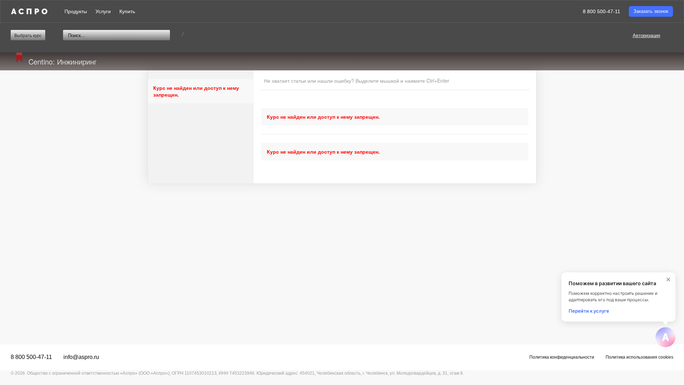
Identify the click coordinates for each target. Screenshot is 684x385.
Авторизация (646, 35)
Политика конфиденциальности (561, 357)
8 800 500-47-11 (601, 11)
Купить (127, 11)
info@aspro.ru (81, 357)
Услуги (103, 11)
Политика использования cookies (639, 357)
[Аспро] (29, 11)
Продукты (75, 11)
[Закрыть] (668, 279)
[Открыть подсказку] (665, 337)
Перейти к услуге (589, 311)
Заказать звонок (650, 11)
